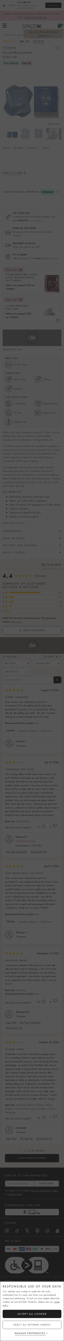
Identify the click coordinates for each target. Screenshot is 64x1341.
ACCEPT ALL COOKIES (32, 1314)
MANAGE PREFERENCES (30, 1333)
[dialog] (32, 1311)
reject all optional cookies (32, 1324)
